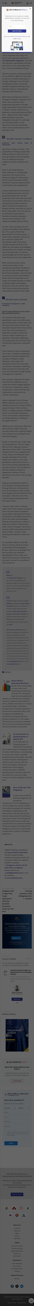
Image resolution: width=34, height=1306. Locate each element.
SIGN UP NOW (17, 31)
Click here (17, 36)
